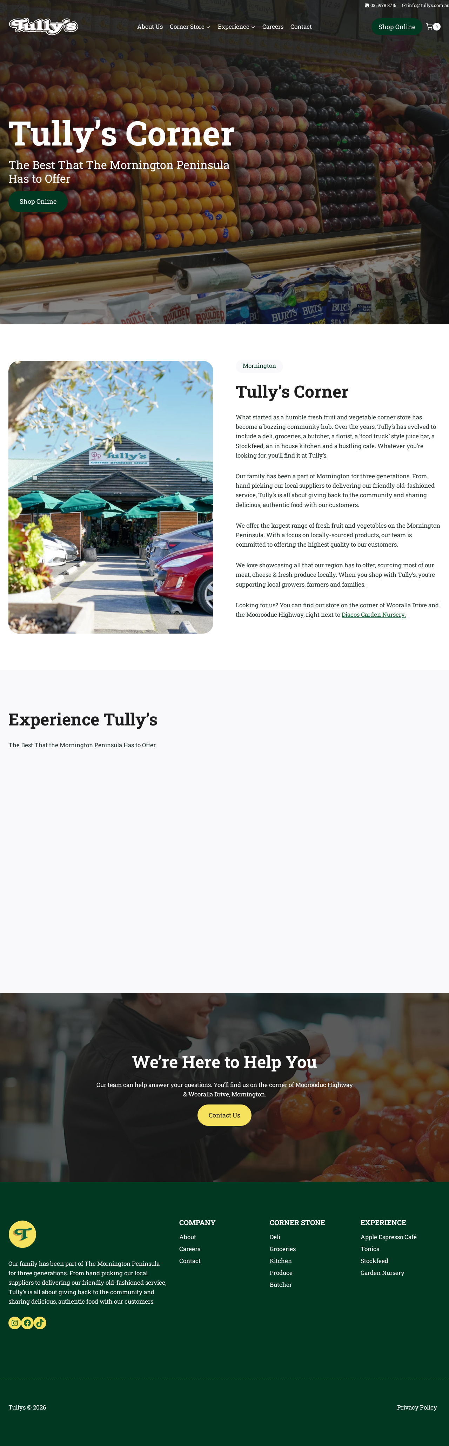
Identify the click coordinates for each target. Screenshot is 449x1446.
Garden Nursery (382, 1273)
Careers (272, 26)
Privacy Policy (417, 1407)
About (187, 1237)
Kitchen (281, 1261)
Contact (301, 26)
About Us (150, 26)
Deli (275, 1237)
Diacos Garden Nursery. (374, 614)
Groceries (283, 1249)
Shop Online (396, 26)
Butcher (281, 1285)
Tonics (370, 1249)
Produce (281, 1273)
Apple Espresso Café (389, 1237)
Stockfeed (374, 1261)
